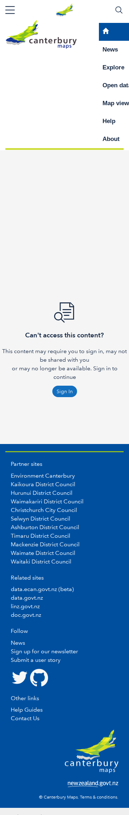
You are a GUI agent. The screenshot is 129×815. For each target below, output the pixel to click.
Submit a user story (36, 660)
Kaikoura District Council (43, 484)
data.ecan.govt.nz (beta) (42, 589)
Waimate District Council (43, 553)
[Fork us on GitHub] (39, 677)
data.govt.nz (27, 597)
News (18, 642)
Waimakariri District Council (47, 501)
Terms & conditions (98, 797)
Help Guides (27, 709)
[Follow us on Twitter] (20, 677)
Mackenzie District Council (45, 544)
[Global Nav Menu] (10, 10)
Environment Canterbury (43, 475)
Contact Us (25, 718)
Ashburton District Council (45, 527)
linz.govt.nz (25, 606)
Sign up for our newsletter (44, 651)
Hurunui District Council (41, 492)
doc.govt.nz (26, 614)
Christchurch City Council (44, 510)
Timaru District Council (40, 535)
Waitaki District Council (41, 561)
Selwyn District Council (40, 518)
